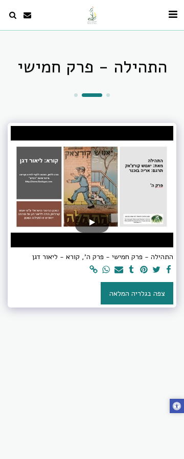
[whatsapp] (106, 270)
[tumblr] (131, 270)
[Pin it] (144, 270)
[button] (172, 14)
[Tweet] (156, 270)
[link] (94, 270)
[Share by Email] (119, 270)
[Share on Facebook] (169, 270)
